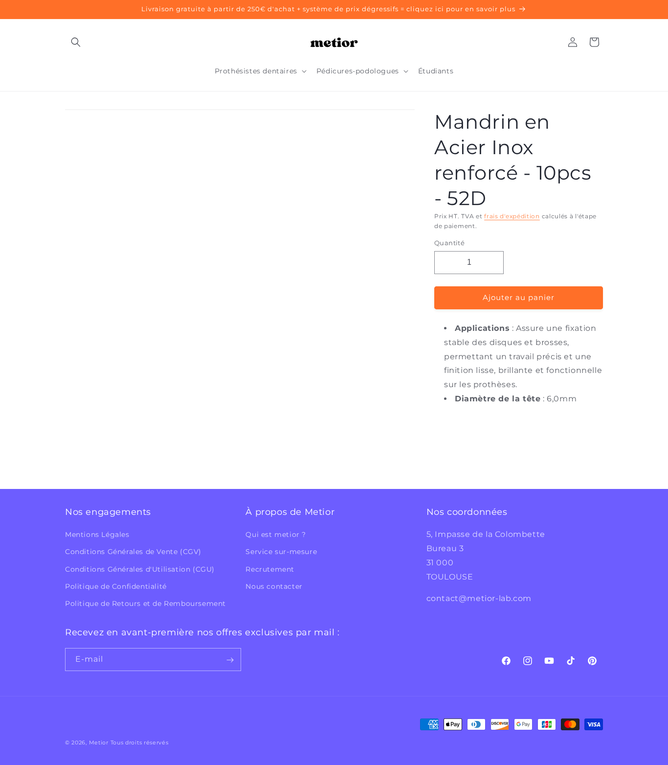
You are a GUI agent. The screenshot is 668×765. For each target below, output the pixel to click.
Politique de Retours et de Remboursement (145, 603)
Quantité (449, 243)
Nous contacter (273, 586)
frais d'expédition (512, 216)
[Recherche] (76, 42)
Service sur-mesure (281, 551)
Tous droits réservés (140, 742)
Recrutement (269, 569)
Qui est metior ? (275, 534)
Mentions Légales (97, 534)
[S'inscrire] (230, 660)
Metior (99, 742)
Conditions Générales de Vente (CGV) (133, 551)
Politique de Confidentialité (116, 586)
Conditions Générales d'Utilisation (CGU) (140, 569)
